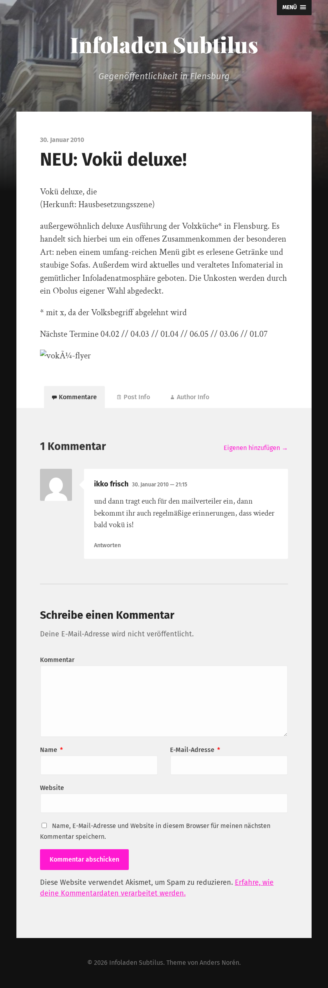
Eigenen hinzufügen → (256, 448)
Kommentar (57, 660)
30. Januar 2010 (159, 484)
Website (52, 788)
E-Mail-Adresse (195, 750)
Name (51, 750)
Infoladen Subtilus (164, 44)
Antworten (107, 545)
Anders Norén (219, 962)
